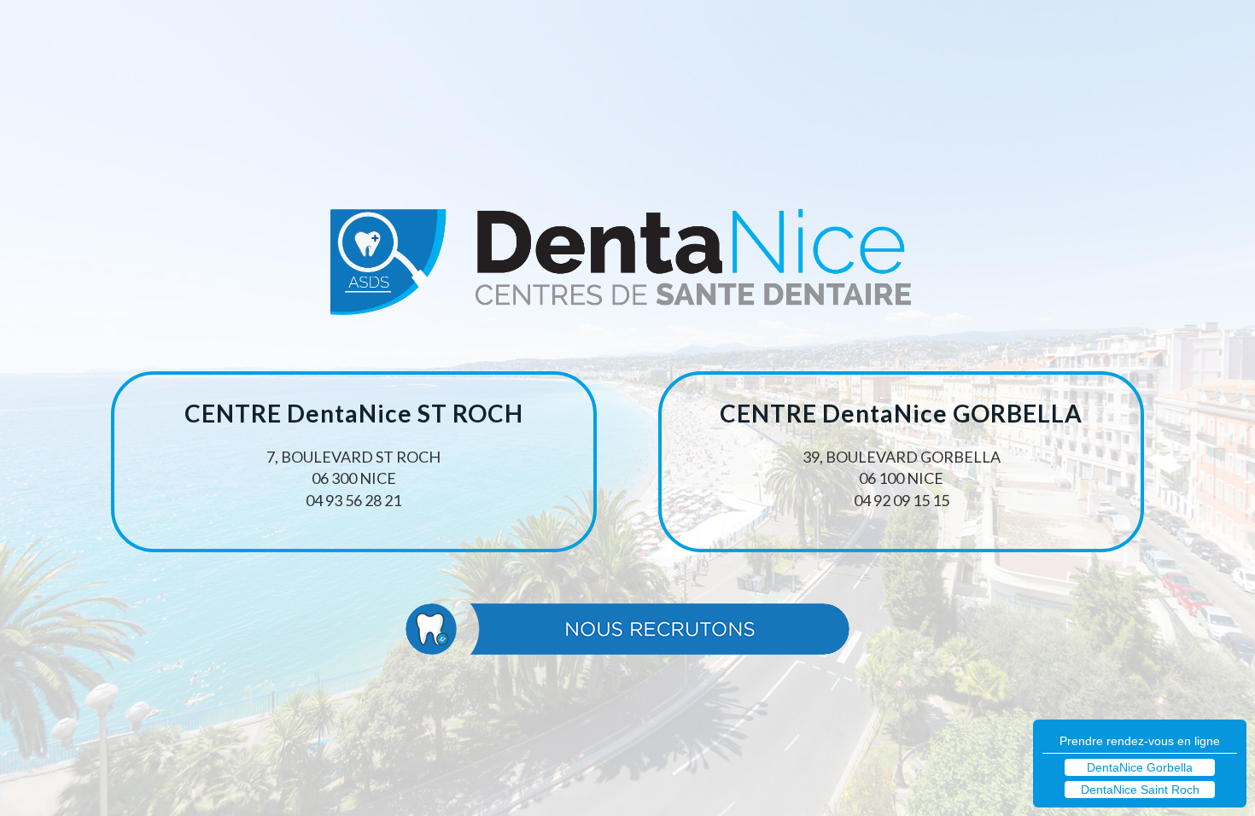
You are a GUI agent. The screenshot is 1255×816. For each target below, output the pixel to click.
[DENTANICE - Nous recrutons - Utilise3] (627, 629)
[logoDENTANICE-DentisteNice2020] (627, 268)
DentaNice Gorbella (1140, 767)
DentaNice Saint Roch (1140, 789)
